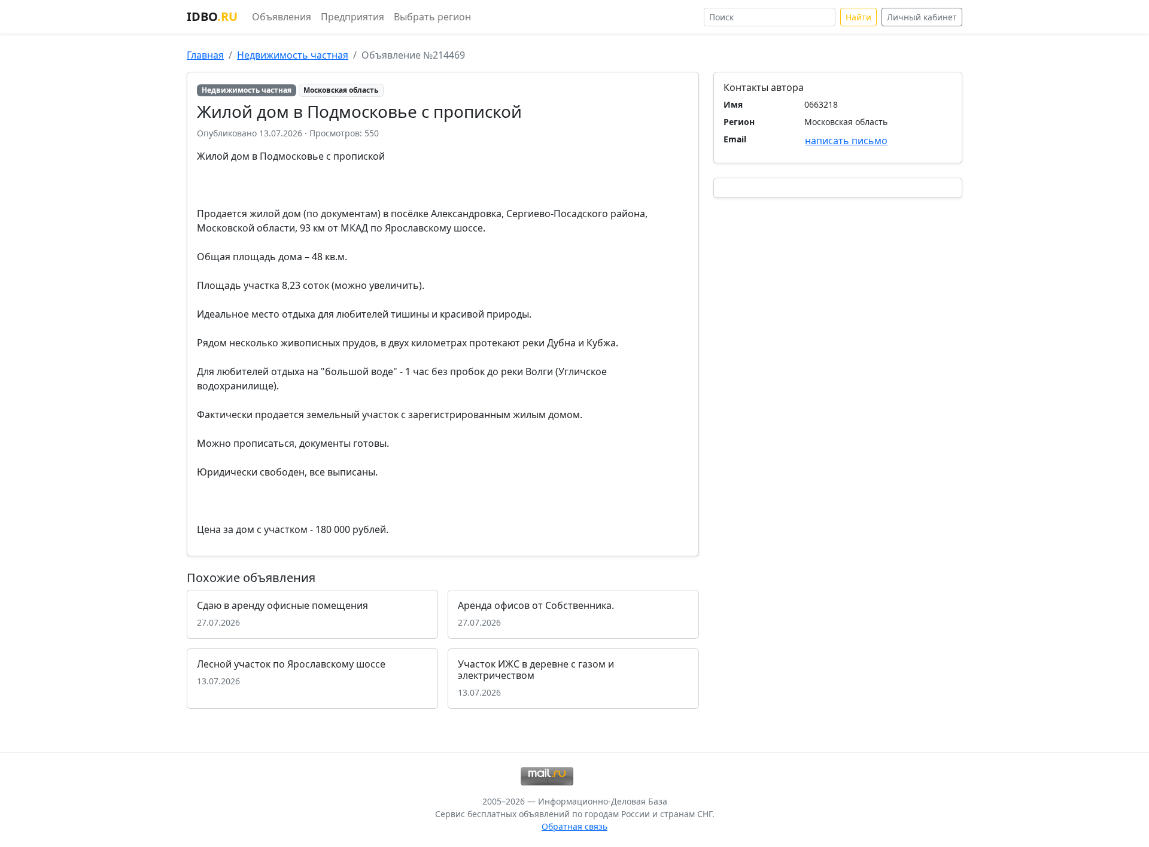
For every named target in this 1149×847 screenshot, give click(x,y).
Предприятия (352, 16)
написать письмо (846, 140)
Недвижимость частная (292, 55)
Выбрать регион (432, 16)
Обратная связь (574, 826)
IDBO (212, 16)
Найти (858, 17)
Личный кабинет (922, 17)
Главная (205, 55)
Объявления (281, 16)
